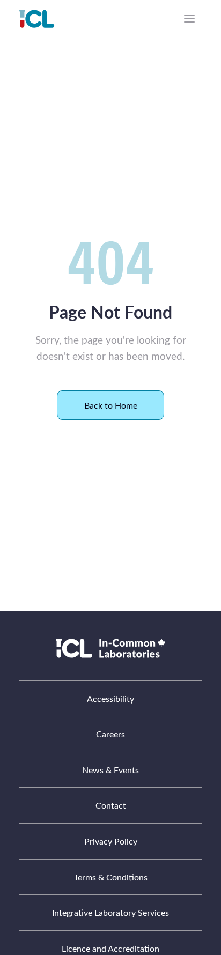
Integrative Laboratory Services (110, 912)
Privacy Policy (110, 841)
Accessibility (110, 698)
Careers (110, 733)
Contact (110, 805)
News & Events (110, 769)
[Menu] (189, 19)
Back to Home (110, 405)
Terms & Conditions (111, 877)
